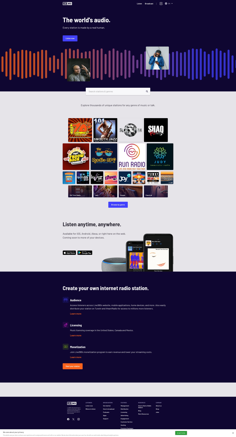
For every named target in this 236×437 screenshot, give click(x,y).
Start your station (73, 366)
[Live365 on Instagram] (78, 419)
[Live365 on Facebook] (68, 419)
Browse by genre (118, 205)
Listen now (70, 38)
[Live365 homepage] (67, 3)
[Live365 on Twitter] (73, 419)
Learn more (75, 313)
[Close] (233, 433)
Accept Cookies (181, 433)
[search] (148, 91)
